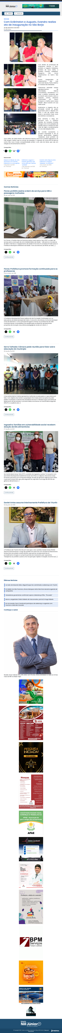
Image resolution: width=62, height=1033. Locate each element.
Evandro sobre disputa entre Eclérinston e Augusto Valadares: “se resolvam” (48, 161)
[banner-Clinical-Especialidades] (31, 791)
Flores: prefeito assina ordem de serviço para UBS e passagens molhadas (28, 192)
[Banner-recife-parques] (31, 691)
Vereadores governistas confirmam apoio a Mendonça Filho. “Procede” (28, 595)
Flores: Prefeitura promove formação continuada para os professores (30, 270)
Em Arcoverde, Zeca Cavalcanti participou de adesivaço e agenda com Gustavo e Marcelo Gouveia (28, 604)
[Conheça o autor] (31, 643)
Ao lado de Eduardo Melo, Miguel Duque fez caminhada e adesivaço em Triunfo (31, 585)
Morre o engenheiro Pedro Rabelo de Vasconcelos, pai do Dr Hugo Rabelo (29, 599)
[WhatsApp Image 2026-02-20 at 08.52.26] (31, 757)
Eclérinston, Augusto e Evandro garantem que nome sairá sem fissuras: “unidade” (29, 162)
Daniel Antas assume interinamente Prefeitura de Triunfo (30, 502)
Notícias (6, 19)
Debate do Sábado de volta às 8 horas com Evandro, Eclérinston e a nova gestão (12, 161)
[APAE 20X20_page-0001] (31, 823)
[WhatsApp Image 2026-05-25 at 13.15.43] (31, 723)
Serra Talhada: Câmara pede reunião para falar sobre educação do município (29, 348)
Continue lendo (9, 257)
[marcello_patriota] (31, 1011)
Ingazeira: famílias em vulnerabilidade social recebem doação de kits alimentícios (29, 425)
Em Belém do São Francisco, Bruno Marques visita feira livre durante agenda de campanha (31, 590)
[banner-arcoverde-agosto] (31, 174)
